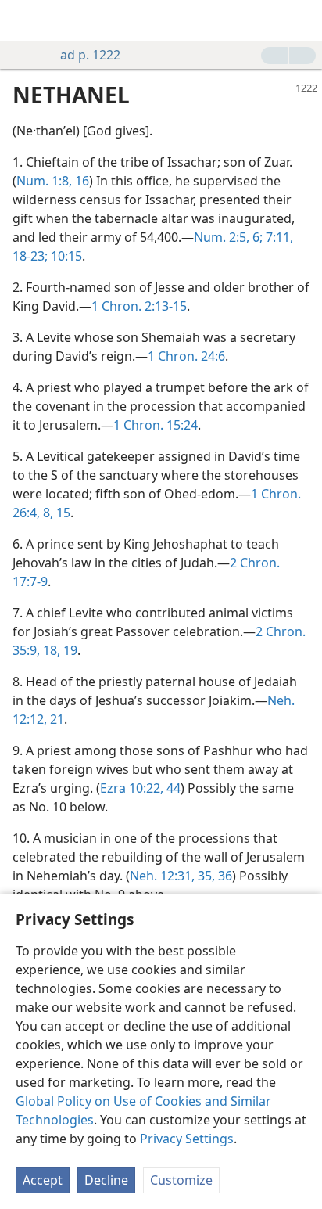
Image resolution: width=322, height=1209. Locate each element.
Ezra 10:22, (131, 788)
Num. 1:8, (44, 180)
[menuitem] (23, 20)
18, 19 (58, 650)
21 (55, 719)
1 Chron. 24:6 (186, 356)
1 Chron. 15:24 (155, 425)
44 (172, 788)
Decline (106, 1180)
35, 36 (213, 875)
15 (61, 512)
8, (46, 512)
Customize (181, 1180)
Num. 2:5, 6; (228, 237)
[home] (23, 20)
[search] (302, 20)
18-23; (30, 255)
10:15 (65, 255)
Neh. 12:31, (162, 875)
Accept (43, 1180)
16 (80, 180)
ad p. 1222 (90, 54)
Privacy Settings (187, 1138)
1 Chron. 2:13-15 (139, 306)
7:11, (278, 237)
